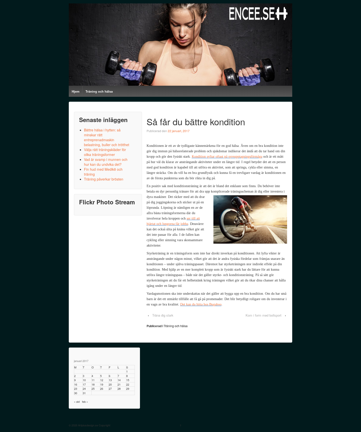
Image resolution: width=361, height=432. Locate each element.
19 (101, 384)
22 (127, 384)
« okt (77, 402)
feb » (85, 402)
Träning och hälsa (99, 91)
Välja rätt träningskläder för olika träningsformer (105, 152)
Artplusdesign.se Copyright (93, 425)
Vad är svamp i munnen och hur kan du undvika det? (105, 162)
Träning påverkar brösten (103, 179)
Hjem (76, 91)
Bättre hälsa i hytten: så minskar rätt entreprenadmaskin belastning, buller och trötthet (106, 137)
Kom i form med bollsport (263, 315)
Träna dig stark (162, 315)
